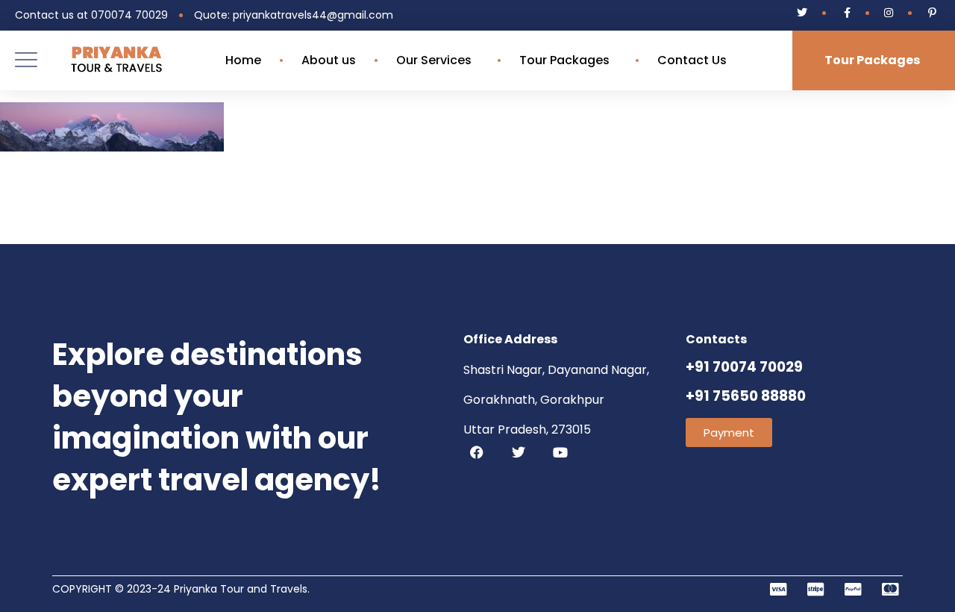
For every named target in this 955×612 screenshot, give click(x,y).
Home (243, 60)
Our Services (434, 60)
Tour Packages (564, 60)
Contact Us (692, 60)
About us (328, 60)
